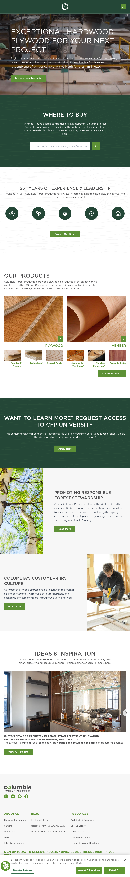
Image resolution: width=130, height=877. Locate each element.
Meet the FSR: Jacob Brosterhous (48, 831)
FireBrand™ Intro (39, 820)
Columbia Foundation (15, 820)
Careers (8, 826)
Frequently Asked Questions (85, 843)
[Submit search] (96, 146)
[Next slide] (126, 712)
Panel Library (77, 831)
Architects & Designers (82, 820)
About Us (11, 813)
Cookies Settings (22, 870)
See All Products (112, 373)
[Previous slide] (4, 712)
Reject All (114, 870)
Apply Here (65, 448)
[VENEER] (96, 319)
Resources (79, 813)
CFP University (78, 826)
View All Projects (18, 751)
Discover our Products (28, 78)
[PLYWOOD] (33, 319)
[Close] (124, 860)
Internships (9, 831)
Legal (6, 837)
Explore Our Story (65, 234)
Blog (35, 813)
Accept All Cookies (89, 870)
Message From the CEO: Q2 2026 (48, 826)
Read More (64, 529)
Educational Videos (14, 843)
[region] (65, 866)
